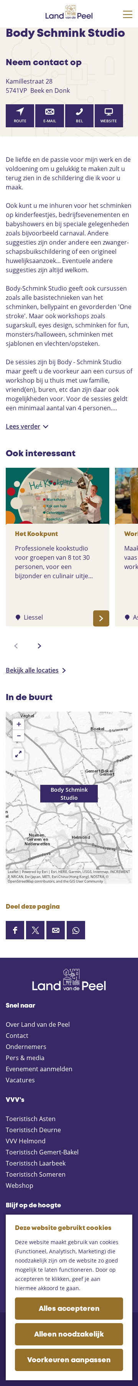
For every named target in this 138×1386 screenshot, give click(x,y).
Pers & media (25, 1058)
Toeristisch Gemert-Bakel (42, 1152)
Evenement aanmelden (39, 1069)
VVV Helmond (26, 1141)
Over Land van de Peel (38, 1024)
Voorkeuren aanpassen (69, 1360)
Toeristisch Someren (36, 1174)
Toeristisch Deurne (33, 1130)
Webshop (19, 1185)
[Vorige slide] (16, 646)
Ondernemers (26, 1046)
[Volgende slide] (39, 646)
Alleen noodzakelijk (69, 1335)
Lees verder (23, 426)
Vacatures (20, 1080)
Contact (17, 1035)
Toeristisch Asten (31, 1119)
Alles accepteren (69, 1309)
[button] (69, 797)
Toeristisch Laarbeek (36, 1163)
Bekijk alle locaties (32, 670)
